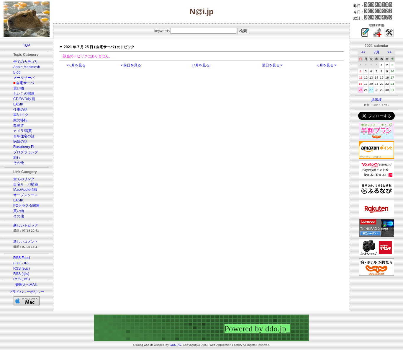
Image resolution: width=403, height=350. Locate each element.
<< (363, 52)
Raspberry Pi (23, 147)
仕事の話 (20, 110)
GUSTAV (175, 344)
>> (390, 52)
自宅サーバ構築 (25, 184)
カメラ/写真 (22, 131)
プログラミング (25, 152)
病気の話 (20, 141)
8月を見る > (327, 65)
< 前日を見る (130, 65)
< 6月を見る (76, 65)
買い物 (18, 88)
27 (371, 90)
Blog (17, 72)
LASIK (18, 104)
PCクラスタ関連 (26, 206)
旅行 (16, 157)
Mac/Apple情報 (25, 190)
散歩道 (18, 125)
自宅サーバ (25, 83)
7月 (376, 52)
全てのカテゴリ (25, 62)
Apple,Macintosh (26, 67)
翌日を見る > (272, 65)
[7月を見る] (201, 65)
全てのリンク (24, 179)
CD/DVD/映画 (24, 99)
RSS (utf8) (21, 279)
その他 (18, 163)
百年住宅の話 (24, 136)
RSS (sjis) (21, 274)
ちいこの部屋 (24, 94)
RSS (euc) (21, 268)
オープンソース (25, 195)
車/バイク (20, 115)
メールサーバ (24, 78)
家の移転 (20, 120)
